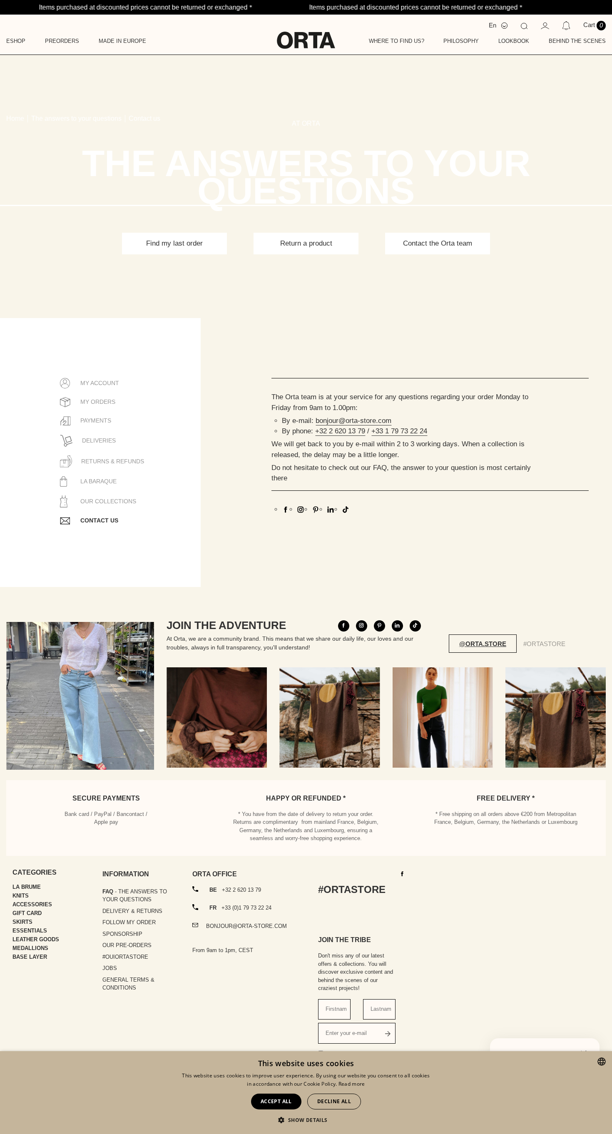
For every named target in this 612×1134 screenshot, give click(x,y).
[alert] (306, 1092)
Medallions (30, 948)
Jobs (109, 968)
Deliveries (98, 440)
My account (99, 383)
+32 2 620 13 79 (340, 431)
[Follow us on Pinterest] (315, 508)
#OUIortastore (125, 957)
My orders (97, 401)
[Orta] (306, 34)
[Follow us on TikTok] (415, 626)
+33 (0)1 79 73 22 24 (240, 908)
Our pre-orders (127, 945)
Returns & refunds (112, 461)
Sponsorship (122, 934)
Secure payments (106, 798)
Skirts (22, 922)
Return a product (306, 243)
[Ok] (388, 1033)
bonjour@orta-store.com (353, 421)
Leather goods (35, 939)
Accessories (32, 904)
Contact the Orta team (437, 243)
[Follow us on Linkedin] (330, 508)
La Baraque (98, 481)
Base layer (29, 957)
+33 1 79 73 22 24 (399, 431)
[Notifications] (566, 25)
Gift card (27, 913)
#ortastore (544, 643)
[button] (305, 1120)
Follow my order (129, 922)
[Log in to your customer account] (545, 25)
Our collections (107, 501)
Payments (95, 420)
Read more (351, 1083)
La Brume (26, 887)
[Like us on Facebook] (285, 508)
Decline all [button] (334, 1101)
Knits (20, 896)
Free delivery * (506, 798)
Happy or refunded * (306, 798)
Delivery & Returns (132, 911)
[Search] (524, 25)
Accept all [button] (276, 1101)
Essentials (29, 931)
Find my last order (174, 243)
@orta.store (482, 643)
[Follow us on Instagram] (300, 508)
